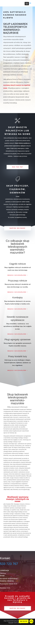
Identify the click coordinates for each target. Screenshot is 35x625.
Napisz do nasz (17, 228)
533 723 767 (17, 167)
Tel (30, 621)
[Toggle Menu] (26, 3)
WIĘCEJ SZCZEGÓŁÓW (17, 275)
